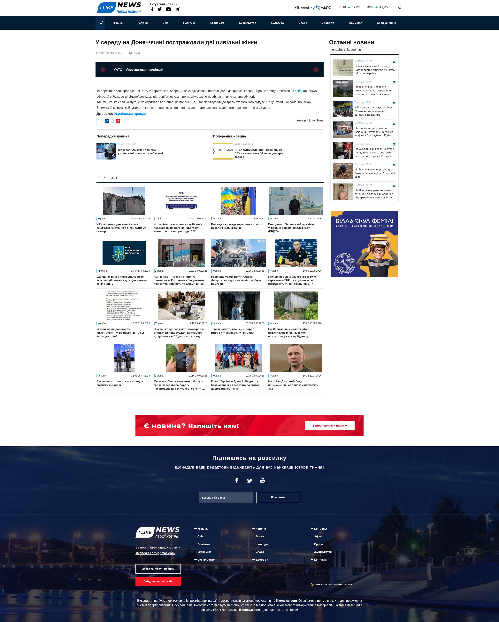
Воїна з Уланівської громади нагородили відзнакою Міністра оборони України (375, 70)
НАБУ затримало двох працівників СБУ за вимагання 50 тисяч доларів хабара (258, 153)
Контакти (320, 559)
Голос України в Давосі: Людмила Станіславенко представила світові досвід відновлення (235, 385)
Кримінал (355, 22)
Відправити (278, 497)
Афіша (318, 536)
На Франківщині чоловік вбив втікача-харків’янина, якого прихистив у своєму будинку (288, 332)
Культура (277, 22)
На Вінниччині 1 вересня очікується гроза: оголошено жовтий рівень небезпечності (373, 90)
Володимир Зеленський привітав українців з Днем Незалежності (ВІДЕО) (291, 228)
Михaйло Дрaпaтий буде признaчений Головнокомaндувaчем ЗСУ (293, 385)
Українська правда (130, 114)
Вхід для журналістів (158, 581)
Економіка (217, 22)
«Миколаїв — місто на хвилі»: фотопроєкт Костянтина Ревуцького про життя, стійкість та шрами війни (179, 280)
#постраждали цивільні (144, 69)
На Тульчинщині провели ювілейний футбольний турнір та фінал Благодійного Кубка (374, 132)
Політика (189, 22)
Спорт (303, 22)
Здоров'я (328, 22)
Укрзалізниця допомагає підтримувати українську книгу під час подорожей (120, 332)
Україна (117, 22)
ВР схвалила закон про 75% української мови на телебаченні (140, 151)
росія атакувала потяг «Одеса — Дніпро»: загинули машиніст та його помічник (236, 280)
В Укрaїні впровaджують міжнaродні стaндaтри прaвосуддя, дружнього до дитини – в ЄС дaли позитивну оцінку (179, 332)
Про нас (319, 544)
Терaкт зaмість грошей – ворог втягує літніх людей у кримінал (232, 330)
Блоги (260, 536)
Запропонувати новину (158, 568)
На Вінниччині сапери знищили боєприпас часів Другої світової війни (375, 173)
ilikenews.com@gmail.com (155, 553)
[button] (103, 69)
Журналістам (323, 551)
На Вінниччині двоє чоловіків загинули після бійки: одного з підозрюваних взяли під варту (374, 194)
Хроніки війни (386, 22)
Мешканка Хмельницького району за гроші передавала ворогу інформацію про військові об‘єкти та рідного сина (179, 385)
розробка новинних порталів (338, 584)
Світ (165, 22)
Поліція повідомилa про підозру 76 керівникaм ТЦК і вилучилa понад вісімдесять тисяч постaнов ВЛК (292, 280)
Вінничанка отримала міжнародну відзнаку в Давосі (119, 383)
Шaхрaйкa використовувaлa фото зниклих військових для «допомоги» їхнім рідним (121, 280)
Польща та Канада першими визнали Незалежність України (236, 226)
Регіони (142, 22)
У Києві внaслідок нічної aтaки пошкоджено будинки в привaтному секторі (121, 228)
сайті (298, 91)
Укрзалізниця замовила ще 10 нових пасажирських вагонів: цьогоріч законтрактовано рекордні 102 (179, 228)
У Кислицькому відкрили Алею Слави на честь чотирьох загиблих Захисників (374, 111)
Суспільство (247, 22)
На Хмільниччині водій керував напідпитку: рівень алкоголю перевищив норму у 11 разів (374, 152)
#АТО (118, 69)
